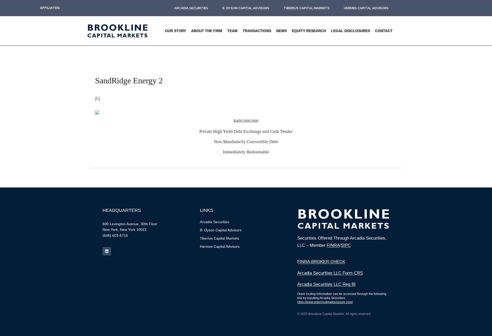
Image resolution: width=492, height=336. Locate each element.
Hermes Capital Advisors (366, 8)
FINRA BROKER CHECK (321, 261)
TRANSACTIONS (257, 31)
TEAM (232, 31)
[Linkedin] (106, 251)
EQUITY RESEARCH (309, 31)
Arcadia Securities (191, 8)
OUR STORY (175, 31)
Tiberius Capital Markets (307, 8)
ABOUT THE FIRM (206, 31)
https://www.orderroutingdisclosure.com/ (325, 302)
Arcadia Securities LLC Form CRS (330, 273)
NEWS (281, 31)
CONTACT (384, 31)
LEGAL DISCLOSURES (350, 31)
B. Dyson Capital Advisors (245, 8)
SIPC (346, 245)
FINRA (333, 245)
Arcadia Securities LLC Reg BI (326, 284)
